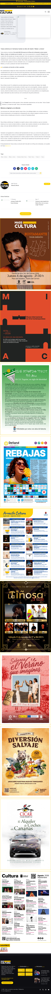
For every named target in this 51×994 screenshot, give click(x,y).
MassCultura (7, 31)
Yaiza (42, 156)
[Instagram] (32, 6)
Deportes (28, 974)
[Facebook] (28, 6)
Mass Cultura (4, 156)
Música (27, 970)
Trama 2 (38, 156)
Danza (20, 974)
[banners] (25, 761)
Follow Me (47, 183)
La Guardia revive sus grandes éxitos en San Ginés (45, 972)
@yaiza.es (8, 145)
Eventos (20, 970)
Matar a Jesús (12, 156)
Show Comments (26, 213)
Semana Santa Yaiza (22, 156)
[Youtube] (34, 6)
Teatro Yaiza (31, 156)
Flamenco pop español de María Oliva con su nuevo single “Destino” (42, 203)
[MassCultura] (6, 11)
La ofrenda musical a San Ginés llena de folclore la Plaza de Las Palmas (45, 979)
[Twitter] (30, 6)
